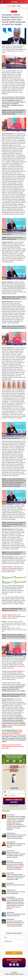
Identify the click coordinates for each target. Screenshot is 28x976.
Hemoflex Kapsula (17, 671)
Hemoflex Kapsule (7, 566)
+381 (5, 795)
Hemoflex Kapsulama (18, 865)
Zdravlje (9, 6)
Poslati (14, 953)
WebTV (14, 6)
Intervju (19, 6)
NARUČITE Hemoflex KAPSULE (14, 962)
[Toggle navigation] (25, 2)
